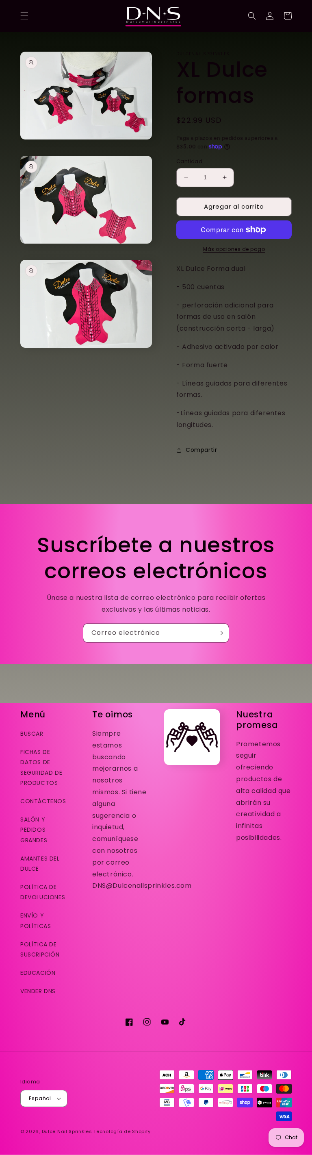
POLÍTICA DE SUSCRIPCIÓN (40, 949)
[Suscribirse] (220, 633)
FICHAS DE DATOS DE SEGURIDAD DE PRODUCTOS (41, 767)
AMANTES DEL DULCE (40, 863)
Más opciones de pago (234, 249)
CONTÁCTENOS (43, 801)
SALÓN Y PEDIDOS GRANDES (33, 829)
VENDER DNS (38, 991)
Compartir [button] (201, 450)
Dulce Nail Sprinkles (67, 1131)
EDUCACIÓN (37, 973)
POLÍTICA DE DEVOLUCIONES (42, 892)
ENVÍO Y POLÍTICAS (35, 920)
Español (40, 1098)
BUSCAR (31, 734)
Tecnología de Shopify (122, 1131)
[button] (24, 16)
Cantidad (189, 161)
